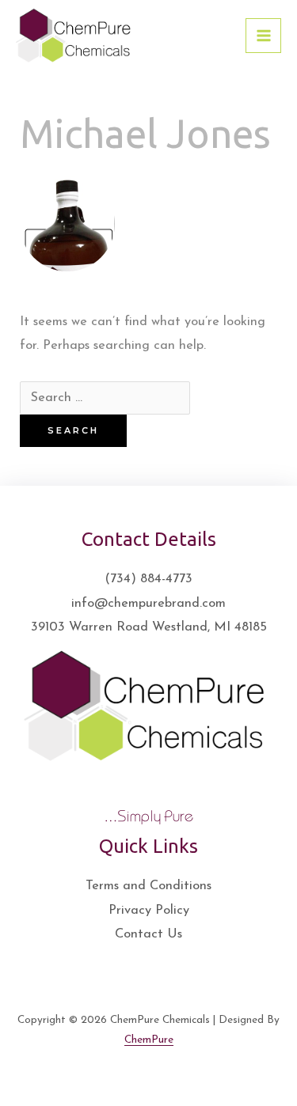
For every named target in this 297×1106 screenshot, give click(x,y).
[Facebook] (96, 1070)
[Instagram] (166, 1070)
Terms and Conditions (148, 886)
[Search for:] (105, 398)
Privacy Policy (149, 910)
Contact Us (148, 934)
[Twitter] (131, 1070)
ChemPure (148, 1040)
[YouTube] (201, 1070)
